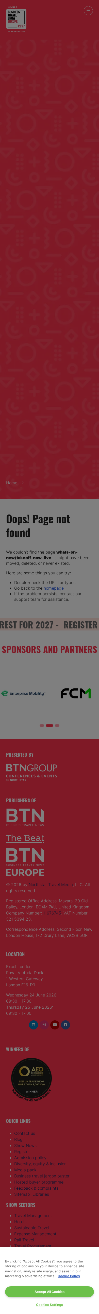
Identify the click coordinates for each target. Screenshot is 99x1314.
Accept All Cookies (49, 1291)
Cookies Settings (49, 1304)
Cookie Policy (69, 1276)
